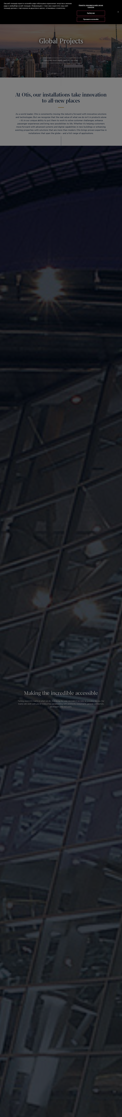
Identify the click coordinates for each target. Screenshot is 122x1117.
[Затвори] (118, 12)
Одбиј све (91, 13)
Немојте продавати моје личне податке (91, 6)
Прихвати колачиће (91, 19)
